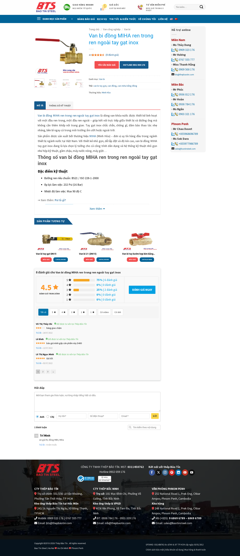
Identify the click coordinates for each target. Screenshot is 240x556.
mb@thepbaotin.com (118, 523)
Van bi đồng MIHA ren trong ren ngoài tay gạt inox (69, 115)
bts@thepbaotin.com (184, 74)
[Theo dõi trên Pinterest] (172, 472)
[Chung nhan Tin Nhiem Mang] (105, 478)
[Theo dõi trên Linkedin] (178, 472)
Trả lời (38, 332)
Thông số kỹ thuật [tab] (60, 105)
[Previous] (39, 51)
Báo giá (46, 259)
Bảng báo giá (86, 19)
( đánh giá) (112, 54)
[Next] (79, 51)
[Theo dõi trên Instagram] (165, 472)
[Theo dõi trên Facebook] (152, 472)
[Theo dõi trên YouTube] (185, 472)
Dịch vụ (102, 19)
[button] (39, 71)
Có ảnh (117, 312)
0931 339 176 (128, 518)
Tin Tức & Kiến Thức (122, 19)
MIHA (92, 136)
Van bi (127, 29)
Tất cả (43, 312)
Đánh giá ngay (142, 290)
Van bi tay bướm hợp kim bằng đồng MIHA (137, 254)
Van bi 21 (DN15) (87, 254)
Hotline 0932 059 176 (134, 64)
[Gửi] (201, 7)
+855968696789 (188, 134)
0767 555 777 (186, 59)
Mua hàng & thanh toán (195, 549)
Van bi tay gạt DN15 (46, 254)
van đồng (112, 85)
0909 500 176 (187, 69)
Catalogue (61, 259)
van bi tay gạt (99, 85)
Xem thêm (96, 209)
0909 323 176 (186, 50)
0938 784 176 (187, 104)
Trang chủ (94, 29)
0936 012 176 (187, 94)
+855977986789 (188, 143)
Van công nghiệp (111, 29)
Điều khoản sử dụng (174, 549)
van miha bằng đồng (127, 85)
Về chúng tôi (147, 19)
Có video (104, 312)
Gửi (155, 415)
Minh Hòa (106, 92)
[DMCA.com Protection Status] (125, 478)
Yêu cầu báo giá (106, 64)
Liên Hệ (163, 19)
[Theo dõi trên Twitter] (158, 472)
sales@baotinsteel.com (185, 148)
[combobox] (190, 7)
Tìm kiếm (130, 427)
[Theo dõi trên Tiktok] (192, 472)
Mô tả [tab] (40, 105)
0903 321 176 (187, 114)
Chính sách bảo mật (155, 549)
